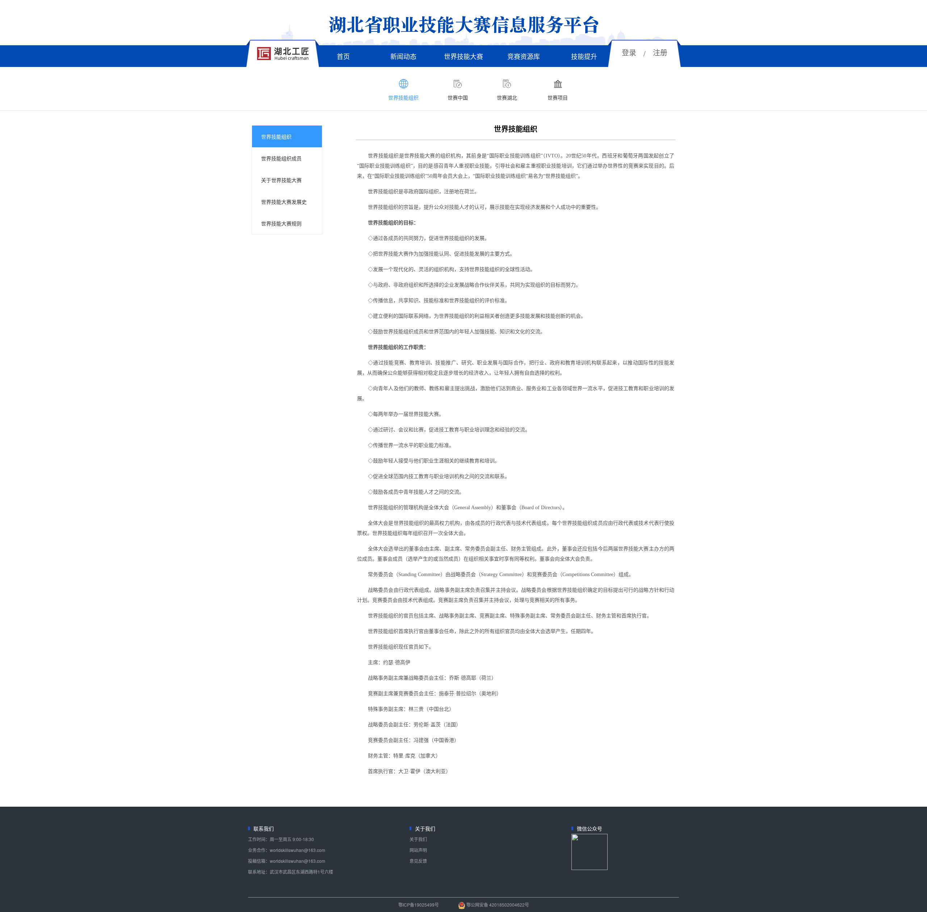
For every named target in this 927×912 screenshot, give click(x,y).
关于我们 (418, 839)
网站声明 (418, 850)
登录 (629, 52)
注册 (660, 52)
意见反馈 (418, 861)
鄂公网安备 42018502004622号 (497, 905)
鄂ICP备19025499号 (418, 905)
